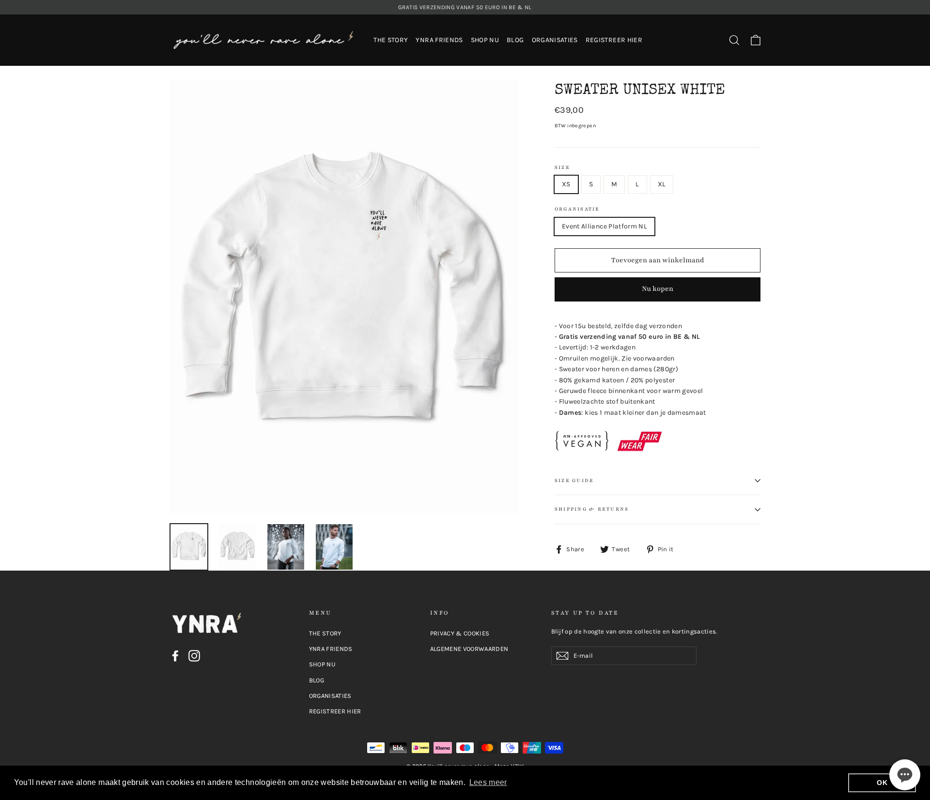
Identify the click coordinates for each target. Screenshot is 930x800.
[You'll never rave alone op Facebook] (175, 656)
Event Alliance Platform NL (604, 226)
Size (562, 168)
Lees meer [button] (488, 782)
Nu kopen (657, 288)
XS (566, 184)
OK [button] (882, 782)
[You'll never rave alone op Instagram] (194, 656)
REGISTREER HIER (614, 40)
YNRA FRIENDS (439, 40)
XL (662, 184)
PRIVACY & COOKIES (460, 633)
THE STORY (390, 40)
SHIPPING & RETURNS (592, 509)
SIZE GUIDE (574, 480)
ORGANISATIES (555, 40)
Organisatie (577, 209)
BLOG (515, 40)
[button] (904, 774)
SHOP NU (485, 40)
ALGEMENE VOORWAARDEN (469, 648)
